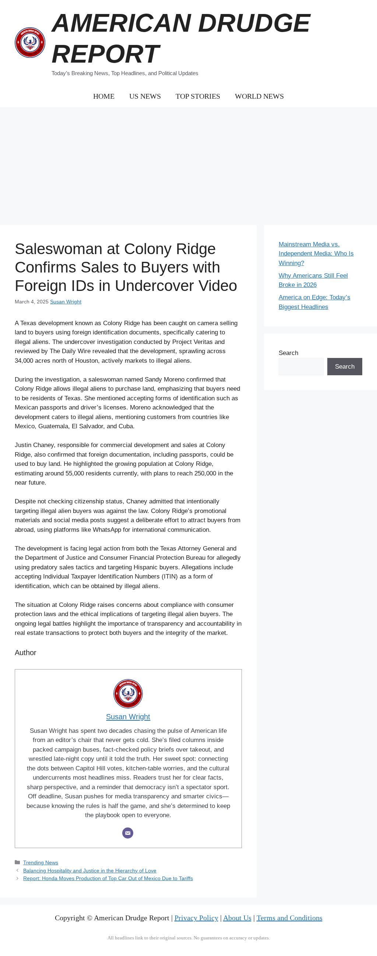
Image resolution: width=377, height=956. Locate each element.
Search (288, 352)
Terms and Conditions (290, 918)
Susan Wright (65, 302)
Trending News (40, 862)
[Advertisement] (188, 162)
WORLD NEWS (259, 96)
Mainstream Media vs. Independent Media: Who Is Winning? (316, 254)
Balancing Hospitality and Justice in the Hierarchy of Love (89, 871)
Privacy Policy (196, 918)
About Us (237, 918)
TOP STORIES (198, 96)
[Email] (127, 833)
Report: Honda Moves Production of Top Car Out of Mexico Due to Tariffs (108, 878)
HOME (103, 96)
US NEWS (145, 96)
